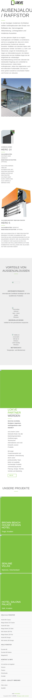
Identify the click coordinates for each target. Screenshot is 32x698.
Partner (3, 670)
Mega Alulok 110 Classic (8, 622)
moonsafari (17, 693)
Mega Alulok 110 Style (7, 628)
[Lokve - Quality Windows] (17, 2)
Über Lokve (4, 685)
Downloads (4, 673)
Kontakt (3, 676)
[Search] (30, 2)
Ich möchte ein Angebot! (7, 664)
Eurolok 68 (4, 649)
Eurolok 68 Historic (6, 652)
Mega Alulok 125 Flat (7, 634)
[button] (2, 3)
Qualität (3, 688)
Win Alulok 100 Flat (6, 631)
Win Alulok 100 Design (7, 640)
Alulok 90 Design (6, 637)
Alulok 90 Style (5, 625)
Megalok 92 (4, 655)
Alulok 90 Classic (6, 619)
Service (3, 667)
